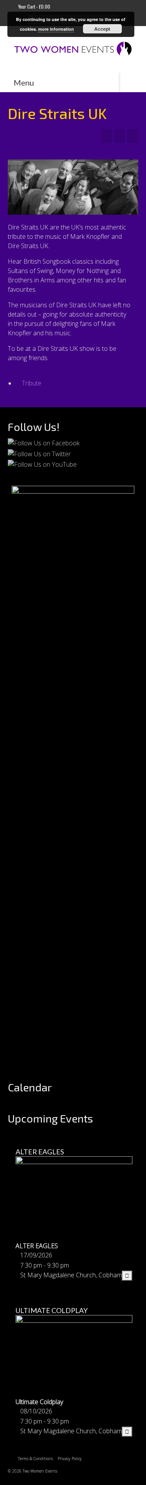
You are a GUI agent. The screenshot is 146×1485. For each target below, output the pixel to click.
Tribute (31, 383)
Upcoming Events (50, 1118)
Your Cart (33, 6)
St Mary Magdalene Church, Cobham (71, 1275)
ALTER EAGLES (40, 1151)
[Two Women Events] (73, 49)
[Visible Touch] (106, 136)
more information (56, 29)
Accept (102, 28)
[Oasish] (132, 136)
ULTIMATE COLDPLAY (52, 1310)
